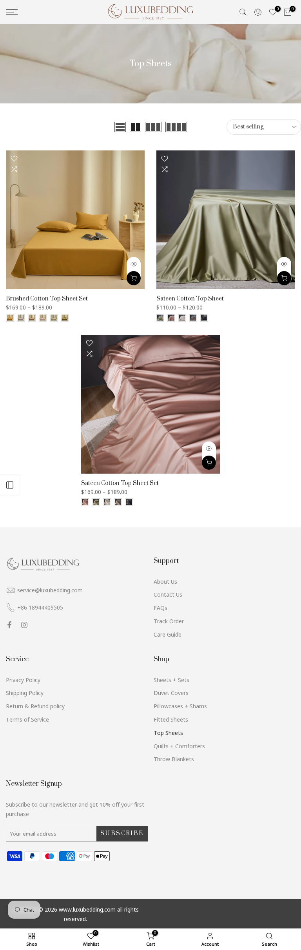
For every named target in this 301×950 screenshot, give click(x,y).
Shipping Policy (25, 693)
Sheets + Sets (171, 680)
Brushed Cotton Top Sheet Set (47, 298)
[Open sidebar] (10, 485)
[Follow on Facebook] (9, 625)
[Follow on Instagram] (24, 625)
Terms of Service (27, 719)
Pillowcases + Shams (180, 706)
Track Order (169, 621)
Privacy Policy (23, 680)
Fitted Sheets (171, 719)
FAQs (160, 608)
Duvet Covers (171, 693)
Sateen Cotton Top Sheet (190, 298)
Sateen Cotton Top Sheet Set (120, 483)
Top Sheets (168, 732)
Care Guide (167, 634)
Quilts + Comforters (179, 746)
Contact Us (168, 594)
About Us (165, 581)
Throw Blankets (174, 759)
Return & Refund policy (35, 706)
